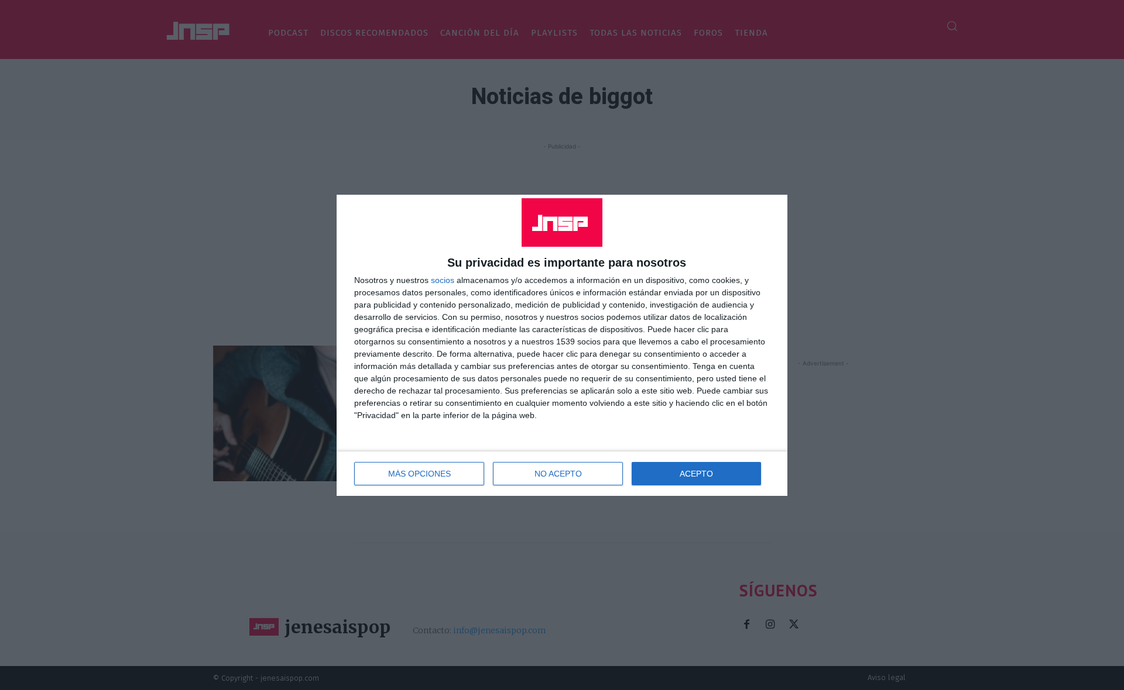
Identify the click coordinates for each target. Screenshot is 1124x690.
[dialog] (562, 345)
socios (442, 280)
